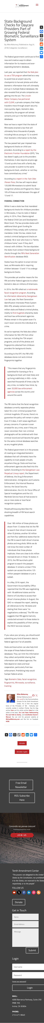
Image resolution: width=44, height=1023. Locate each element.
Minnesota (19, 682)
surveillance (30, 682)
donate (22, 743)
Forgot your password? (19, 981)
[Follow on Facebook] (24, 892)
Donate (18, 902)
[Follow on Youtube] (14, 892)
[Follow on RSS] (39, 892)
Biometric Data (15, 679)
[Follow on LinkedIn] (29, 892)
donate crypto (22, 751)
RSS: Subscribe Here (22, 798)
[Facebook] (33, 695)
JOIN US (22, 835)
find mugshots (19, 312)
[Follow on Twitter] (19, 892)
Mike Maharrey (12, 44)
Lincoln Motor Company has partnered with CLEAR (17, 99)
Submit (32, 950)
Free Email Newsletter (21, 785)
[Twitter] (36, 695)
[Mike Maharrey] (11, 701)
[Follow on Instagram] (34, 892)
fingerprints (9, 682)
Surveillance (22, 48)
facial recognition (29, 679)
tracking (7, 685)
